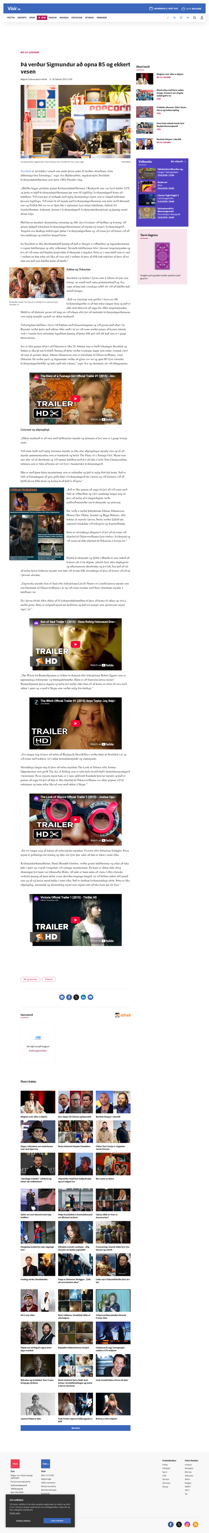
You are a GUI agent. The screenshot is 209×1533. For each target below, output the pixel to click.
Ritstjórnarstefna (48, 1487)
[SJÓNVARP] (181, 17)
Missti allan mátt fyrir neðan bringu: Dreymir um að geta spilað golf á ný (170, 93)
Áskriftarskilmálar (49, 1490)
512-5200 (49, 1476)
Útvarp (165, 1487)
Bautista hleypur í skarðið (108, 1117)
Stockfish (26, 171)
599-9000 (19, 1493)
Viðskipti (166, 1468)
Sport (164, 1472)
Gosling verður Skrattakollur (34, 1280)
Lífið (164, 1476)
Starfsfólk (45, 1494)
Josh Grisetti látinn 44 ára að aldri (112, 1380)
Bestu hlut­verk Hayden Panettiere (74, 1147)
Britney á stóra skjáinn (106, 1419)
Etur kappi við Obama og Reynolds (74, 1117)
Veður (187, 1479)
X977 (187, 1490)
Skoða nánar (15, 1513)
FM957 (188, 1487)
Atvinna (188, 1472)
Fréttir (165, 1465)
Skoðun (165, 1479)
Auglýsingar (46, 1479)
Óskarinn (49, 979)
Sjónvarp (166, 1483)
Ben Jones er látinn (105, 1179)
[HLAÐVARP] (174, 17)
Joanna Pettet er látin (31, 1419)
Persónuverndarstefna (20, 1482)
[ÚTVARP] (187, 17)
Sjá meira (76, 1428)
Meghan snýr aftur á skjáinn (34, 1117)
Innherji (188, 1465)
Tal (186, 1494)
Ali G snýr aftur (28, 1315)
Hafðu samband (48, 1483)
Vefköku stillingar (23, 1521)
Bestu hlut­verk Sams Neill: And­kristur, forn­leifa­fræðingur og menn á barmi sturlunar (75, 1383)
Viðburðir (189, 1476)
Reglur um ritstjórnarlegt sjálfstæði (22, 1477)
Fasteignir (189, 1468)
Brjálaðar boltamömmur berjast (73, 1348)
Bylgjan (188, 1483)
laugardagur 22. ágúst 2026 (166, 8)
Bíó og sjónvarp (30, 979)
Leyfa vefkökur (57, 1521)
